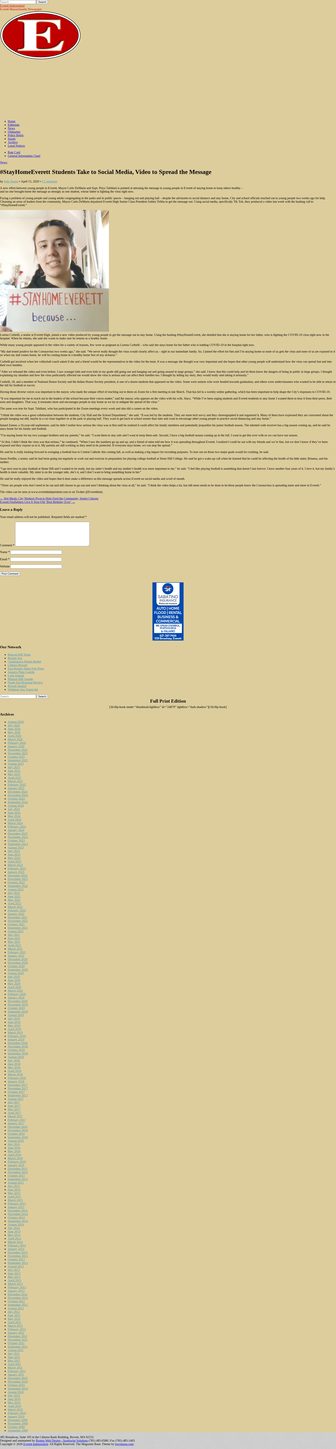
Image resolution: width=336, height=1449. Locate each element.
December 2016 (17, 1126)
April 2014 (14, 1238)
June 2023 (14, 854)
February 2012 (17, 1329)
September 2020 (18, 969)
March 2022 (15, 907)
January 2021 (16, 955)
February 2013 (17, 1287)
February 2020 (17, 994)
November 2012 (18, 1297)
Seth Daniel (11, 181)
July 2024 (14, 809)
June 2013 (14, 1273)
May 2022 (14, 900)
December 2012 (17, 1294)
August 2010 (16, 1392)
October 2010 (16, 1385)
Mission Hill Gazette (20, 679)
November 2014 (18, 1214)
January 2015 (16, 1207)
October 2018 (16, 1050)
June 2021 (14, 938)
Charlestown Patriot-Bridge (24, 661)
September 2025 (18, 760)
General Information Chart (24, 155)
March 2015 (15, 1200)
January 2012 (16, 1332)
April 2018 (14, 1071)
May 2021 (14, 941)
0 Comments (49, 181)
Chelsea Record (17, 665)
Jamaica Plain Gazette (21, 672)
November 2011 (18, 1339)
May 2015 (14, 1193)
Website (5, 566)
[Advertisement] (168, 89)
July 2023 (14, 851)
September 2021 (18, 927)
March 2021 (15, 948)
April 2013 (14, 1280)
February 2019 (17, 1036)
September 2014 (18, 1221)
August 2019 (16, 1015)
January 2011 (16, 1374)
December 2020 (17, 959)
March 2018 (15, 1074)
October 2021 (16, 924)
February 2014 (17, 1245)
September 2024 (18, 802)
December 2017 (17, 1085)
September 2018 (18, 1053)
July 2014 (14, 1228)
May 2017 (14, 1109)
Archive (13, 142)
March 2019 (15, 1032)
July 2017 (14, 1102)
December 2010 (17, 1378)
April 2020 (14, 987)
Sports (12, 138)
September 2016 (18, 1137)
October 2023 (16, 840)
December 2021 (17, 917)
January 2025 (16, 788)
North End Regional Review (25, 682)
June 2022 (14, 896)
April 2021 (14, 945)
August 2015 (16, 1182)
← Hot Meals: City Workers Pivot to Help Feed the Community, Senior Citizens (49, 498)
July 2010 (14, 1395)
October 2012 (16, 1301)
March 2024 (15, 823)
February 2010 (17, 1413)
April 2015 (14, 1196)
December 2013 (17, 1252)
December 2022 (17, 875)
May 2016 (14, 1151)
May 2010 (14, 1402)
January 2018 (16, 1081)
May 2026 (14, 732)
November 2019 (18, 1004)
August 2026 (16, 722)
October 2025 (16, 756)
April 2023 (14, 861)
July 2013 (14, 1270)
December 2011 (17, 1336)
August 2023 (16, 847)
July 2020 (14, 976)
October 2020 (16, 966)
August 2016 (16, 1140)
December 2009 (17, 1420)
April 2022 (14, 903)
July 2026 (14, 725)
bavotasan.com (124, 1444)
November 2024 (18, 795)
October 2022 (16, 882)
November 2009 (18, 1423)
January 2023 (16, 872)
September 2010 (18, 1388)
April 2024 (14, 819)
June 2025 (14, 770)
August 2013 (16, 1266)
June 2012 (14, 1315)
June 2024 (14, 812)
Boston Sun (15, 658)
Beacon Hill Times (19, 654)
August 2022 (16, 889)
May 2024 (14, 816)
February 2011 (17, 1371)
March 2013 (15, 1284)
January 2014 (16, 1249)
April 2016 (14, 1154)
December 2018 (17, 1043)
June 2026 (14, 729)
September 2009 (18, 1430)
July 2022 (14, 893)
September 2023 (18, 844)
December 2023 (17, 833)
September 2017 (18, 1095)
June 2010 (14, 1399)
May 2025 (14, 774)
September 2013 (18, 1263)
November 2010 (18, 1381)
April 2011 (14, 1364)
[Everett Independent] (40, 58)
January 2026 (16, 746)
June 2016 (14, 1147)
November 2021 (18, 920)
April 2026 (14, 735)
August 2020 (16, 973)
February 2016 (17, 1161)
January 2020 (16, 997)
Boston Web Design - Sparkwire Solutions (62, 1440)
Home (11, 121)
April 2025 (14, 777)
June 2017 (14, 1105)
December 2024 (17, 791)
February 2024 (17, 826)
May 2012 (14, 1318)
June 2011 (14, 1357)
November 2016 (18, 1130)
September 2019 (18, 1011)
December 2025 (17, 749)
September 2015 (18, 1179)
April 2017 (14, 1112)
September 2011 (18, 1346)
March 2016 (15, 1158)
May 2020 (14, 983)
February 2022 (17, 910)
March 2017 (15, 1116)
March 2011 (15, 1367)
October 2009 (16, 1427)
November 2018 (18, 1046)
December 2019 (17, 1001)
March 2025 (15, 781)
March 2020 (15, 990)
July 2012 (14, 1311)
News (11, 128)
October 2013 (16, 1259)
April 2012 (14, 1322)
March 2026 (15, 739)
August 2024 (16, 805)
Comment (7, 545)
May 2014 (14, 1235)
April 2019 (14, 1029)
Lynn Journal (16, 675)
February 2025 (17, 784)
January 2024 (16, 830)
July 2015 (14, 1186)
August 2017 (16, 1099)
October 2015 (16, 1175)
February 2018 (17, 1078)
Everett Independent (12, 5)
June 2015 (14, 1189)
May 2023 (14, 858)
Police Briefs (16, 135)
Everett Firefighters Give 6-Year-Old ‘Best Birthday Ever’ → (37, 502)
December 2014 (17, 1210)
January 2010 (16, 1416)
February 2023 (17, 868)
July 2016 (14, 1144)
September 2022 (18, 886)
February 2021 (17, 952)
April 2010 (14, 1406)
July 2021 (14, 934)
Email (5, 559)
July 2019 (14, 1018)
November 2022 (18, 879)
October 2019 (16, 1008)
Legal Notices (16, 145)
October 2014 (16, 1217)
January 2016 (16, 1165)
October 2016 (16, 1133)
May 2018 (14, 1067)
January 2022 (16, 914)
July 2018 (14, 1060)
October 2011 (16, 1343)
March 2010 (15, 1409)
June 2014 (14, 1231)
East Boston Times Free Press (26, 668)
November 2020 (18, 962)
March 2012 (15, 1325)
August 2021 (16, 931)
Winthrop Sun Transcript (23, 689)
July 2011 (14, 1353)
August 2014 (16, 1224)
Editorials (13, 124)
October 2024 (16, 798)
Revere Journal (17, 686)
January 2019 (16, 1039)
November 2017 (18, 1088)
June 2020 (14, 980)
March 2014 (15, 1242)
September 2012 (18, 1304)
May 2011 (14, 1360)
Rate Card (14, 152)
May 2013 (14, 1277)
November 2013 (18, 1256)
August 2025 (16, 763)
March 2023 (15, 865)
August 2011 (16, 1350)
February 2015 (17, 1203)
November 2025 (18, 753)
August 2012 (16, 1308)
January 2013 (16, 1291)
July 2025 (14, 767)
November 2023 (18, 837)
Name (5, 552)
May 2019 (14, 1025)
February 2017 (17, 1119)
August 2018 (16, 1057)
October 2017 (16, 1092)
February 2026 (17, 742)
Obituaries (14, 131)
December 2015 (17, 1168)
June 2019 (14, 1022)
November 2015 (18, 1172)
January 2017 (16, 1123)
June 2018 (14, 1064)
